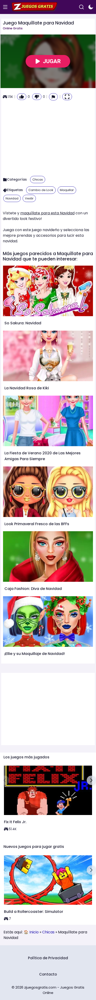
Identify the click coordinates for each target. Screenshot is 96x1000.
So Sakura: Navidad (22, 323)
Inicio (34, 932)
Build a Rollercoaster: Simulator (33, 911)
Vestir (29, 198)
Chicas (37, 179)
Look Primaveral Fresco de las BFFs (36, 524)
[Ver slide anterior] (4, 780)
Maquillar (67, 190)
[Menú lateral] (5, 7)
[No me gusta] (36, 96)
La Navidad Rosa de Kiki (26, 388)
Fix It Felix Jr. (15, 822)
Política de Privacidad (48, 957)
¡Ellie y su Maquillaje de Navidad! (34, 653)
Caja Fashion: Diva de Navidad (33, 588)
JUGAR (52, 61)
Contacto (48, 974)
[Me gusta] (21, 96)
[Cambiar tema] (91, 7)
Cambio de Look (40, 190)
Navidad (12, 198)
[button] (53, 96)
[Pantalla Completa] (67, 96)
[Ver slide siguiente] (91, 780)
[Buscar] (81, 7)
